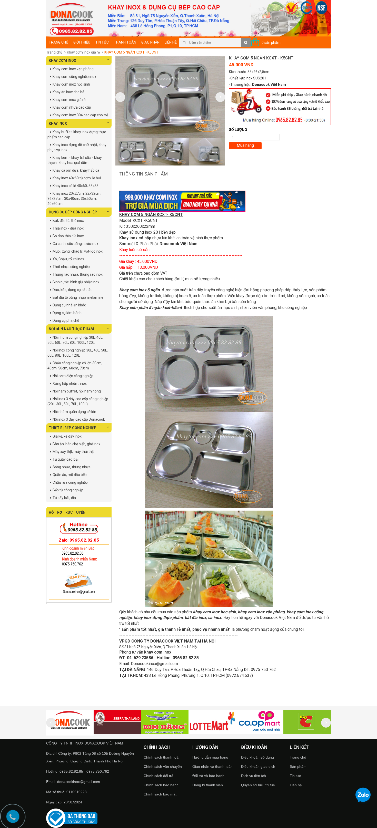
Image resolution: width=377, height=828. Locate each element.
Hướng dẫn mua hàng (210, 757)
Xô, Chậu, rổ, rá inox (68, 259)
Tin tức (295, 776)
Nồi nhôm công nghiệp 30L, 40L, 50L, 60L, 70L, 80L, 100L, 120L (75, 340)
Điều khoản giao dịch (258, 766)
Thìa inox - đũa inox (68, 228)
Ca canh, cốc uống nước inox (75, 244)
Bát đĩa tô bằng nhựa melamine (78, 297)
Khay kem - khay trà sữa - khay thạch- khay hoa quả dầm (74, 160)
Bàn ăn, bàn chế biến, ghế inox (76, 444)
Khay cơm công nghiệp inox (74, 77)
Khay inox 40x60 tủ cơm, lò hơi (77, 178)
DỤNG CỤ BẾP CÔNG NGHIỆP (73, 212)
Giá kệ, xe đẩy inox (67, 436)
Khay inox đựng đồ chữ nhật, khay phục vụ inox (76, 147)
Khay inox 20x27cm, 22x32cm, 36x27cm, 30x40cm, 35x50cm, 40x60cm (74, 198)
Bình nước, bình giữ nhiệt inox (76, 282)
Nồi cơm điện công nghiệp (73, 376)
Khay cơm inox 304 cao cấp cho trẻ (80, 115)
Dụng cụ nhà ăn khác (69, 305)
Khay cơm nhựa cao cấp (72, 107)
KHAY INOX (58, 123)
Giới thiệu (81, 42)
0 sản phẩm (271, 42)
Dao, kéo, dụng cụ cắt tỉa (72, 290)
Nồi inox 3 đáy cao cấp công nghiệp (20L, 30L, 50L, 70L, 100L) (77, 401)
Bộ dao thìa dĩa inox (68, 236)
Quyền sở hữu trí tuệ (258, 785)
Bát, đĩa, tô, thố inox (68, 221)
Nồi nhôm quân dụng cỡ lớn (74, 412)
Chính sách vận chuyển (163, 766)
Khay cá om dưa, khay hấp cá (76, 170)
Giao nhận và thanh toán (212, 766)
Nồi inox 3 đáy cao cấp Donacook (79, 419)
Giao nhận (150, 42)
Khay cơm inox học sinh (71, 84)
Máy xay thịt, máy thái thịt (73, 452)
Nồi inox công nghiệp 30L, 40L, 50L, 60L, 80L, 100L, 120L (77, 352)
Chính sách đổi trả (158, 776)
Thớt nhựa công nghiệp (71, 267)
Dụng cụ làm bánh (67, 313)
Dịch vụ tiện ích (253, 776)
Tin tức (102, 42)
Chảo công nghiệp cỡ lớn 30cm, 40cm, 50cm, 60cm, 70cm (74, 365)
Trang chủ (298, 757)
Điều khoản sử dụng (257, 757)
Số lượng (238, 130)
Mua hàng (245, 145)
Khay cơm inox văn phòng (73, 69)
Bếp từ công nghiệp (68, 490)
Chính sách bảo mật (160, 794)
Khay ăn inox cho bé (68, 92)
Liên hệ (171, 42)
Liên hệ (296, 785)
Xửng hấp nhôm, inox (70, 383)
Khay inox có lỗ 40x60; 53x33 (75, 186)
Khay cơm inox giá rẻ (83, 52)
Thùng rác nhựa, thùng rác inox (78, 274)
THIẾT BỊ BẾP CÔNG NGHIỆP (72, 428)
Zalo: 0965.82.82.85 (79, 540)
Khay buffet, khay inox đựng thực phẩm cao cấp (76, 134)
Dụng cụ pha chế (66, 320)
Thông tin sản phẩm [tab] (143, 174)
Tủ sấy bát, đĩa (64, 498)
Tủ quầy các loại (65, 459)
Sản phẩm (298, 766)
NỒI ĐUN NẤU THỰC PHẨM (71, 329)
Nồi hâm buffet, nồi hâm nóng (77, 391)
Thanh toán (125, 42)
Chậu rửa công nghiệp (70, 482)
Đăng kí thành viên (207, 785)
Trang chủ (58, 42)
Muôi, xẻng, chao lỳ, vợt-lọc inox (78, 251)
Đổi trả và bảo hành (208, 776)
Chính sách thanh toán (162, 757)
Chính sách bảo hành (161, 785)
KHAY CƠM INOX (62, 60)
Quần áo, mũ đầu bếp (70, 475)
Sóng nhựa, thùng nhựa (72, 467)
